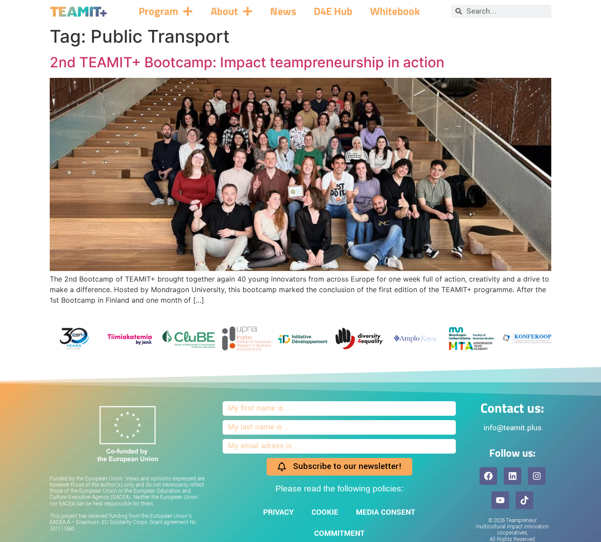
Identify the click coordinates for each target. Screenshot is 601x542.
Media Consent (385, 512)
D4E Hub (333, 11)
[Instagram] (537, 476)
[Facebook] (488, 476)
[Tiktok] (524, 500)
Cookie (324, 512)
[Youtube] (500, 500)
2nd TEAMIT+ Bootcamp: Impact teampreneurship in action (247, 62)
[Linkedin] (512, 476)
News (283, 11)
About (224, 11)
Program (158, 11)
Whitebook (395, 11)
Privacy (278, 512)
